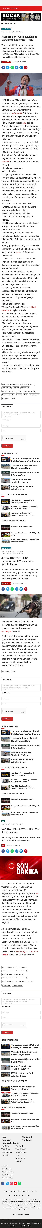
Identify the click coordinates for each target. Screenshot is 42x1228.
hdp (24, 123)
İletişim (34, 1191)
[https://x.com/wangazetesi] (7, 1183)
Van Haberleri (27, 1140)
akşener (5, 162)
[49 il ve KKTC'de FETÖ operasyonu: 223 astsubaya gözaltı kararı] (21, 606)
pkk (18, 252)
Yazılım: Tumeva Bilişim (20, 1214)
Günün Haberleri (21, 1152)
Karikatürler (19, 1161)
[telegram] (16, 67)
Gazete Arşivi (20, 1158)
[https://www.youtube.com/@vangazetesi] (15, 1183)
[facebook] (3, 67)
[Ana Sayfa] (2, 23)
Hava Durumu (6, 1169)
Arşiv (17, 1155)
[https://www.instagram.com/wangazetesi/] (11, 1183)
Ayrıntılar (23, 1226)
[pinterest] (25, 67)
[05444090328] (19, 1183)
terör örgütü (17, 113)
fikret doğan (22, 951)
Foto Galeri (5, 1146)
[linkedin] (21, 67)
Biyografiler (5, 1155)
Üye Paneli (19, 1146)
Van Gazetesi (15, 23)
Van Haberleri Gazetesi (11, 1143)
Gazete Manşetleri (7, 1172)
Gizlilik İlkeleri (26, 1195)
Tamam (30, 1226)
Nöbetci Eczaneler (7, 1175)
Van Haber (6, 1140)
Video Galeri (5, 1149)
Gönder (7, 446)
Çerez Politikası (14, 1195)
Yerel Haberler (20, 1149)
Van (37, 893)
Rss (5, 1191)
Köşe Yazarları (6, 1152)
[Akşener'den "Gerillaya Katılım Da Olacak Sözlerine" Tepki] (21, 84)
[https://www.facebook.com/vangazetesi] (2, 1183)
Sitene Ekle (12, 1191)
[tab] (7, 406)
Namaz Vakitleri (6, 1178)
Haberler (7, 23)
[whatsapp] (12, 67)
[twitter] (7, 67)
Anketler (4, 1166)
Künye (28, 1191)
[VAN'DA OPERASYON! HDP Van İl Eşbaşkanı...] (21, 868)
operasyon (6, 631)
